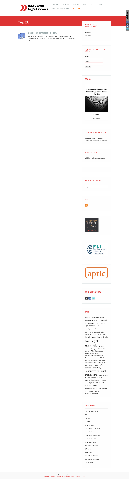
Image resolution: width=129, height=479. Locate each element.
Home (100, 5)
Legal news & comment (92, 428)
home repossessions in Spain (94, 333)
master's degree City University (92, 353)
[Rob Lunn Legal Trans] (34, 12)
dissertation (89, 330)
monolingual (94, 360)
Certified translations (60, 9)
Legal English (89, 425)
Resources (88, 452)
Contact (76, 5)
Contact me (88, 36)
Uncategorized (89, 462)
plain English (88, 365)
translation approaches (91, 393)
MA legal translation (97, 351)
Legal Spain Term (90, 439)
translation (98, 391)
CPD (97, 323)
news (100, 360)
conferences (88, 320)
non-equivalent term (95, 361)
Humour (87, 422)
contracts (95, 320)
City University (95, 317)
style (99, 386)
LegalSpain (101, 334)
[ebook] (96, 120)
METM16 (87, 360)
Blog (84, 5)
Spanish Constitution (102, 377)
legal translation (92, 343)
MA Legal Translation (91, 445)
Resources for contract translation (96, 140)
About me (55, 5)
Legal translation (90, 442)
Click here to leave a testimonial (95, 158)
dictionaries (102, 328)
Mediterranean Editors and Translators (94, 357)
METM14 (101, 358)
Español (78, 476)
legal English (93, 334)
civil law (102, 317)
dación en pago (94, 328)
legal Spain (90, 337)
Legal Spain (88, 432)
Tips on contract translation (94, 138)
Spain (100, 375)
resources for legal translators (95, 372)
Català (83, 476)
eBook (92, 5)
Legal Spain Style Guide (92, 435)
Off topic (88, 449)
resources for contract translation (94, 366)
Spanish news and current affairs (94, 384)
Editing (87, 418)
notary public (102, 363)
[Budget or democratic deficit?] (21, 39)
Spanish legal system (92, 380)
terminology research (91, 388)
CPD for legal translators (95, 324)
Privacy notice (66, 476)
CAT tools (87, 317)
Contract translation (91, 411)
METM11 (96, 358)
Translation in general (92, 459)
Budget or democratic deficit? (42, 33)
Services (66, 5)
